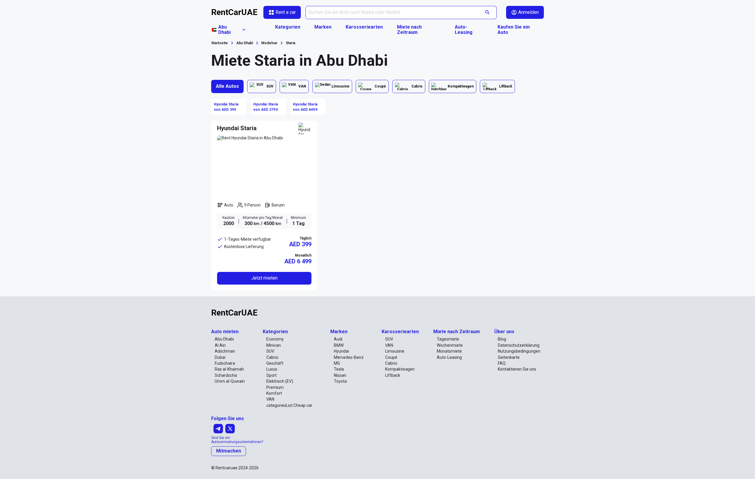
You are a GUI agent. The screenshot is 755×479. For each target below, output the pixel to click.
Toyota (340, 381)
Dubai (220, 357)
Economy (275, 339)
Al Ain (220, 345)
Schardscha (226, 375)
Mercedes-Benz (349, 357)
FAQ (501, 363)
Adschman (225, 351)
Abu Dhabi (224, 339)
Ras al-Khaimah (229, 369)
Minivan (273, 345)
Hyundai (341, 351)
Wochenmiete (450, 345)
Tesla (339, 369)
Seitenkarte (509, 357)
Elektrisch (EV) (279, 381)
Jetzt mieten (264, 278)
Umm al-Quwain (230, 381)
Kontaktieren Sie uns (517, 369)
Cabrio (272, 357)
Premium (275, 387)
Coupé (391, 357)
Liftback (392, 375)
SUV (270, 351)
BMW (339, 345)
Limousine (394, 351)
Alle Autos (227, 86)
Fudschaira (225, 363)
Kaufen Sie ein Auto (514, 29)
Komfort (274, 393)
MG (337, 363)
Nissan (340, 375)
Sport (271, 375)
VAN (270, 399)
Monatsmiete (449, 351)
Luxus (271, 369)
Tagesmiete (448, 339)
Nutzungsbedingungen (519, 351)
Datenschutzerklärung (518, 345)
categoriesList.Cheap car (289, 405)
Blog (502, 339)
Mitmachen (228, 451)
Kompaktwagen (400, 369)
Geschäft (274, 363)
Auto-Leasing (463, 29)
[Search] (488, 12)
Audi (338, 339)
